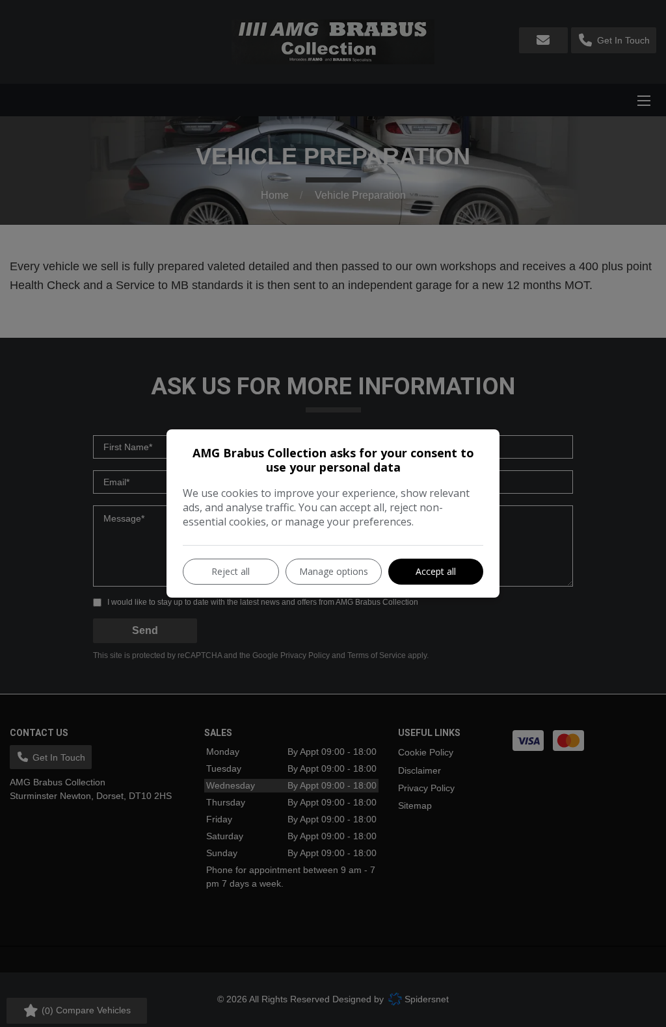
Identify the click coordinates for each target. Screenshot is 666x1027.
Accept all (436, 571)
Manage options (333, 571)
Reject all (230, 571)
